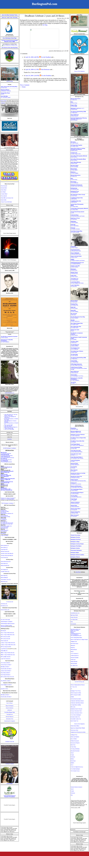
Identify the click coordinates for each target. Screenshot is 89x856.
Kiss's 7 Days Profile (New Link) (7, 634)
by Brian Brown (74, 270)
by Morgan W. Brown (78, 474)
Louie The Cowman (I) (5, 658)
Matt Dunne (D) (4, 581)
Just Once (78, 572)
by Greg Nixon (75, 219)
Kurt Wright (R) (4, 521)
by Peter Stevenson (75, 464)
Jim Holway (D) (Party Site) (6, 523)
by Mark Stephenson (75, 321)
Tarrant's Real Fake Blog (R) (7, 555)
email (8, 17)
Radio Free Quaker (75, 630)
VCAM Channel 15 (74, 655)
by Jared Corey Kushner (76, 483)
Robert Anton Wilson (75, 725)
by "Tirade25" (74, 500)
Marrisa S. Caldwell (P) (6, 475)
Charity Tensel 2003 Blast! (6, 201)
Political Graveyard (75, 740)
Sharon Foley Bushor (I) (6, 467)
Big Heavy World (74, 615)
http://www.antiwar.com (75, 629)
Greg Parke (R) (4, 549)
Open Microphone (8, 426)
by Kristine (74, 467)
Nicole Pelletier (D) (5, 472)
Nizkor (72, 651)
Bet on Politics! (74, 738)
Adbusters (73, 645)
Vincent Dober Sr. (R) (5, 489)
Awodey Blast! (4, 187)
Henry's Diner (3, 100)
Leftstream (9, 710)
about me (4, 17)
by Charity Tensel (76, 146)
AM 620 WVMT (74, 663)
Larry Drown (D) (4, 557)
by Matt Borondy (74, 273)
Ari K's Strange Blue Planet (76, 637)
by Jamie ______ (76, 454)
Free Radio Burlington (75, 768)
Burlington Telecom (75, 556)
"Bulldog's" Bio (74, 641)
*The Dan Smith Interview (6, 459)
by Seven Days (74, 102)
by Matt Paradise (74, 222)
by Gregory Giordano (75, 228)
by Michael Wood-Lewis (76, 250)
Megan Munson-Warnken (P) (7, 513)
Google (7, 40)
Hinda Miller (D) (4, 650)
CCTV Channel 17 (74, 634)
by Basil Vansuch (75, 115)
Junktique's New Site (9, 741)
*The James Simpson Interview (7, 457)
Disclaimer (9, 439)
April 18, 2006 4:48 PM (32, 57)
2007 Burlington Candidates (7, 503)
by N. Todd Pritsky (75, 225)
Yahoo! (10, 41)
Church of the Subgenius (79, 71)
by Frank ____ (74, 383)
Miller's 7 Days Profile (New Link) (8, 654)
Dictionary (11, 40)
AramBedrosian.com (75, 612)
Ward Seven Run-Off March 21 (10, 427)
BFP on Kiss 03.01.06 (5, 638)
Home (16, 15)
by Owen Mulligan (74, 173)
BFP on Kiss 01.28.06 (5, 636)
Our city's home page (5, 619)
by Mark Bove (74, 342)
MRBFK (72, 762)
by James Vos (75, 99)
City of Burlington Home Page (9, 38)
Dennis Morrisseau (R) (6, 561)
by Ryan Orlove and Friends (77, 185)
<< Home (23, 87)
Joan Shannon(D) (4, 527)
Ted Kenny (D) (4, 603)
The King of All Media (75, 748)
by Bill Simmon (77, 198)
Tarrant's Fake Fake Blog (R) (7, 553)
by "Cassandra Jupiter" (6, 97)
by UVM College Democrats (76, 365)
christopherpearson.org (76, 633)
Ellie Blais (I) (4, 487)
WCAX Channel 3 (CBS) (76, 692)
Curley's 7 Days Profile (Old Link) (8, 642)
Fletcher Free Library (75, 535)
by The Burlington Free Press (77, 375)
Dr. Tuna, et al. (74, 686)
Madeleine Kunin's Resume (76, 708)
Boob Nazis (73, 760)
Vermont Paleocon (9, 716)
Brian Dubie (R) (4, 575)
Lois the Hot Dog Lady (79, 681)
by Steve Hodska (75, 266)
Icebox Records (74, 617)
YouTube (3, 40)
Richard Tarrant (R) (5, 551)
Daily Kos (73, 647)
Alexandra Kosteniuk (75, 750)
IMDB (13, 41)
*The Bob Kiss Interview (6, 453)
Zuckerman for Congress (9, 721)
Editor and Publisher (75, 736)
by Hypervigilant (74, 169)
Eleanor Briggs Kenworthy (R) (8, 478)
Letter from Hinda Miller (9, 429)
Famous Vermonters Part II (76, 712)
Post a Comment (24, 85)
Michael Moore (74, 649)
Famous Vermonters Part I (76, 710)
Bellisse (72, 632)
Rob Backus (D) (4, 605)
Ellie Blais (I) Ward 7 (5, 666)
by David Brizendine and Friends (77, 215)
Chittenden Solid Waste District (77, 700)
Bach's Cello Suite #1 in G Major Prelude (79, 639)
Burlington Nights (75, 552)
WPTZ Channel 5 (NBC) (76, 694)
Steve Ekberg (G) (5, 476)
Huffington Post (74, 734)
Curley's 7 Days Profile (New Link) (8, 644)
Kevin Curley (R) (4, 640)
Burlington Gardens (75, 548)
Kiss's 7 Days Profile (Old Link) (7, 632)
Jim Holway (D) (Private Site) (7, 522)
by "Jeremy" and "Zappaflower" (77, 445)
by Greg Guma (74, 301)
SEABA (72, 696)
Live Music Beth (74, 619)
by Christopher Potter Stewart (77, 458)
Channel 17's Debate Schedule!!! (8, 498)
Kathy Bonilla (3, 199)
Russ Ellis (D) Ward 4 (5, 672)
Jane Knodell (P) (4, 515)
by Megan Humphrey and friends (78, 260)
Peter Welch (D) (4, 563)
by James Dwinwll (77, 493)
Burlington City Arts (75, 537)
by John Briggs (74, 106)
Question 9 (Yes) (4, 688)
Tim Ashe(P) (3, 518)
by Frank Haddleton (7, 340)
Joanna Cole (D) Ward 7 (6, 670)
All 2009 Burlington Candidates (9, 448)
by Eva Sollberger (74, 182)
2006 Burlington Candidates (6, 621)
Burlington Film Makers (76, 546)
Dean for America (9, 707)
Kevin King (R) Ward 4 (5, 674)
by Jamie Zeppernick (78, 435)
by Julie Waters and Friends (77, 487)
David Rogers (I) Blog (5, 516)
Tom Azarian (73, 623)
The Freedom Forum (75, 770)
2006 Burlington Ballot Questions (8, 623)
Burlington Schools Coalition (77, 554)
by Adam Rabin (77, 352)
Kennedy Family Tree (75, 716)
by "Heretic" (74, 471)
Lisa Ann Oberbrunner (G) (7, 481)
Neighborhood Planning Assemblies (78, 732)
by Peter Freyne (74, 247)
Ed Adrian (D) (4, 510)
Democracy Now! (74, 730)
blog (71, 795)
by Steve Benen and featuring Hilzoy (78, 480)
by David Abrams (75, 192)
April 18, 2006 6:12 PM (32, 69)
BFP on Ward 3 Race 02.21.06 (7, 676)
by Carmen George (76, 232)
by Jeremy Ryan (74, 279)
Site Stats (15, 17)
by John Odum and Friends (76, 451)
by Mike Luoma (76, 257)
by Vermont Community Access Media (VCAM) (79, 368)
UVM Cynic (73, 659)
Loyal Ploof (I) (4, 519)
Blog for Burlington (9, 705)
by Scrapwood (75, 509)
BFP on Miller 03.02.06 (5, 656)
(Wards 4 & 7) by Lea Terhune (79, 119)
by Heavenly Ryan (75, 189)
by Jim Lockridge (74, 166)
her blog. (45, 25)
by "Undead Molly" (74, 361)
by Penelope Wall (74, 304)
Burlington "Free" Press (76, 690)
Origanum (3, 102)
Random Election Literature (76, 787)
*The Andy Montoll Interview (7, 455)
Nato (72, 621)
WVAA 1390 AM (74, 661)
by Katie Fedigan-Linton (76, 153)
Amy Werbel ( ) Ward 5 (6, 680)
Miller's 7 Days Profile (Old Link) (7, 652)
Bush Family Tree (74, 720)
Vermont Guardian (74, 657)
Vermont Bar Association (76, 698)
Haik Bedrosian (45, 69)
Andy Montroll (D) (4, 530)
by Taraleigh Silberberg (77, 263)
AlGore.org (73, 631)
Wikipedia (6, 41)
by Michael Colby (74, 429)
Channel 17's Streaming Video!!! (7, 499)
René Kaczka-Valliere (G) (6, 526)
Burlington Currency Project (77, 543)
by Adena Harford (75, 345)
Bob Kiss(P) (3, 630)
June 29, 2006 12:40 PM (32, 75)
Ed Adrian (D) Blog (5, 511)
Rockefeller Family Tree (76, 718)
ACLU (72, 764)
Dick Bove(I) (3, 512)
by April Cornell (76, 163)
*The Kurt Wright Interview (6, 461)
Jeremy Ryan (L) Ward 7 (6, 664)
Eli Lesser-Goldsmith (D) (6, 490)
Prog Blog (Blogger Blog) (9, 712)
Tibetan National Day (8, 428)
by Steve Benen (76, 490)
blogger (16, 40)
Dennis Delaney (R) (5, 609)
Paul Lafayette (4, 195)
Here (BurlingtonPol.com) (76, 635)
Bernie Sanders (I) (5, 545)
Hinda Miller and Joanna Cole (7, 197)
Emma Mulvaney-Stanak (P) (7, 471)
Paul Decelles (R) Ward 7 (6, 668)
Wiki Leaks (73, 706)
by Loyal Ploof (75, 286)
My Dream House (74, 643)
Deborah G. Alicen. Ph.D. (76, 432)
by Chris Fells (75, 448)
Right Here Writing (78, 728)
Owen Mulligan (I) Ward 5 (6, 684)
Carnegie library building (76, 704)
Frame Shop (73, 746)
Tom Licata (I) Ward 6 (5, 662)
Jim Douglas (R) (4, 569)
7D (71, 688)
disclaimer (11, 15)
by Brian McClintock (75, 503)
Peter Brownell (4, 185)
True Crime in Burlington (76, 714)
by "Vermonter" (75, 516)
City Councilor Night (8, 425)
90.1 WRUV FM (74, 665)
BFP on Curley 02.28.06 (6, 646)
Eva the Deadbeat (46, 57)
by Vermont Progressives (76, 496)
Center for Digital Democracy (77, 766)
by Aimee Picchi (78, 149)
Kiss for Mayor (10, 703)
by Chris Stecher (74, 355)
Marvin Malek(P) (4, 577)
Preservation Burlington (76, 550)
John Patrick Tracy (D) (6, 579)
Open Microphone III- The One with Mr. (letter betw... (10, 415)
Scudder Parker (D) (5, 571)
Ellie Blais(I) (3, 533)
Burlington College (75, 541)
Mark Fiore (73, 744)
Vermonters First (9, 718)
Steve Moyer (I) (4, 547)
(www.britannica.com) (9, 392)
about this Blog (5, 15)
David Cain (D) (4, 474)
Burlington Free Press (76, 539)
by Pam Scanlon (74, 308)
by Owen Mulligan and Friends (77, 282)
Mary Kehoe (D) (4, 484)
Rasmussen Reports (75, 742)
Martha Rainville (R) (5, 565)
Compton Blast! (4, 193)
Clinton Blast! (3, 189)
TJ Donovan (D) (9, 601)
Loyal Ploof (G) (4, 648)
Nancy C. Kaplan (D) (5, 479)
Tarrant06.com (10, 714)
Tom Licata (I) (4, 531)
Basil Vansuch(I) (4, 528)
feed (11, 17)
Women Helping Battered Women (78, 684)
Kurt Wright (3, 191)
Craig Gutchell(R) (4, 535)
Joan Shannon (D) (5, 482)
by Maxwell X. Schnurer (6, 90)
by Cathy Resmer (74, 142)
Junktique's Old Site (9, 763)
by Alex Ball (74, 314)
